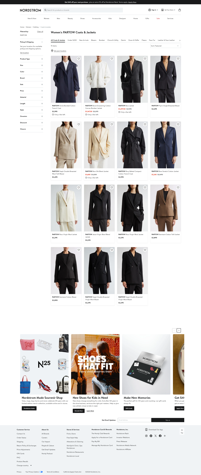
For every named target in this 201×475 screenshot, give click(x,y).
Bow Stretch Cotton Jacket (165, 171)
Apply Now (132, 2)
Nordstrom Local (73, 456)
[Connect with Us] (165, 436)
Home (135, 18)
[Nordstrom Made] (44, 364)
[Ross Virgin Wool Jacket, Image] (66, 208)
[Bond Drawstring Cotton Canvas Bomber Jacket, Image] (99, 79)
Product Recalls (22, 461)
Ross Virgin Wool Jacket (64, 234)
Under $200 (72, 40)
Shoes (82, 18)
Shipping (20, 441)
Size (21, 65)
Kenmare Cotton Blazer (64, 297)
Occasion (23, 116)
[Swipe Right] (179, 330)
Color (22, 71)
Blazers (93, 40)
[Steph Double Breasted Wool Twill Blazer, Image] (66, 145)
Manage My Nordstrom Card (102, 445)
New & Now (32, 18)
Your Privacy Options (32, 472)
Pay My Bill (96, 441)
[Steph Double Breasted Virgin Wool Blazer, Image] (99, 270)
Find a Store (71, 433)
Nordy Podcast (47, 453)
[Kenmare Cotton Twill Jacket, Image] (165, 208)
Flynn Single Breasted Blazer (166, 105)
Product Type (25, 59)
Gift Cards (129, 408)
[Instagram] (146, 436)
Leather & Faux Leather (166, 40)
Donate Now (79, 411)
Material (23, 97)
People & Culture (48, 445)
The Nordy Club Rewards (101, 433)
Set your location (60, 51)
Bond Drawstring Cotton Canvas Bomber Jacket (98, 106)
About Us (45, 429)
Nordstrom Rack (123, 433)
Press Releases (122, 441)
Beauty (70, 18)
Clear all (40, 31)
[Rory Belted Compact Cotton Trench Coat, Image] (132, 145)
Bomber (102, 40)
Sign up (168, 420)
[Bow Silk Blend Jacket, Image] (99, 145)
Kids (110, 18)
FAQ (18, 457)
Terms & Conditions (53, 472)
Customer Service (23, 429)
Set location (24, 53)
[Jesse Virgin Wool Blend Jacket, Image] (99, 208)
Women (46, 18)
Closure (23, 129)
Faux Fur (152, 40)
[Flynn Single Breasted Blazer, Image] (165, 79)
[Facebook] (160, 436)
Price (22, 91)
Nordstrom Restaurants (75, 452)
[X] (155, 436)
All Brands (45, 433)
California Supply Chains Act (72, 472)
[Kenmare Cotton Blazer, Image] (66, 270)
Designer (122, 18)
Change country (22, 465)
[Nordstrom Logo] (30, 10)
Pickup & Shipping (27, 42)
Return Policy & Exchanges (26, 445)
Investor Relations (123, 437)
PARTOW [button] (23, 35)
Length (22, 103)
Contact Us (21, 433)
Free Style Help (72, 437)
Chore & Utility (112, 40)
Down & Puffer (133, 40)
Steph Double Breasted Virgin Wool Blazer (97, 298)
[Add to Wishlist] (79, 59)
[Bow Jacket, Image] (132, 79)
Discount (23, 122)
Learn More (90, 411)
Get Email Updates (48, 449)
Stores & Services (73, 429)
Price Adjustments (23, 449)
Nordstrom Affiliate (124, 449)
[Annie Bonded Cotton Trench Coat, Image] (66, 79)
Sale (158, 18)
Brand (22, 78)
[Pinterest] (151, 436)
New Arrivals (84, 40)
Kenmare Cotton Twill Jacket (166, 234)
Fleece (144, 40)
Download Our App (156, 429)
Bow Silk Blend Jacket (96, 171)
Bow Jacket (126, 105)
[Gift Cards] (146, 364)
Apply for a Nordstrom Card (102, 437)
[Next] (179, 40)
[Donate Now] (95, 364)
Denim (123, 40)
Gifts (147, 18)
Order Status (21, 437)
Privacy (19, 472)
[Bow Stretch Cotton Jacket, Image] (165, 145)
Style (22, 110)
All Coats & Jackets (58, 40)
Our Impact (46, 441)
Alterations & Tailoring (75, 441)
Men (58, 18)
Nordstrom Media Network (126, 445)
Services (170, 18)
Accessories (96, 18)
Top (182, 433)
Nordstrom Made (29, 408)
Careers (44, 437)
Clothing (36, 27)
